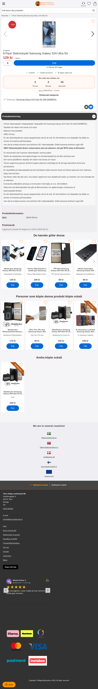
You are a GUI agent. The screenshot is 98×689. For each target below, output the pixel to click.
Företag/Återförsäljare (11, 543)
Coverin (6, 51)
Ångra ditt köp (10, 567)
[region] (49, 116)
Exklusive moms (59, 485)
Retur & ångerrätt (9, 530)
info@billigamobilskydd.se (12, 519)
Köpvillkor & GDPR (10, 539)
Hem (5, 526)
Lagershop (7, 556)
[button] (92, 34)
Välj (85, 346)
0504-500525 (8, 509)
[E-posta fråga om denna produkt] (86, 107)
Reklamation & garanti (11, 535)
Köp (54, 63)
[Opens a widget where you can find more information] (9, 685)
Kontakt (6, 551)
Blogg (5, 560)
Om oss (6, 547)
